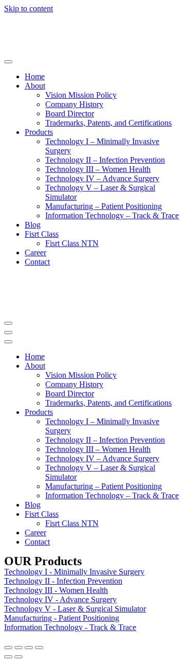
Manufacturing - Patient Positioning (61, 618)
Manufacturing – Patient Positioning (103, 206)
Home (35, 76)
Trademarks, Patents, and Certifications (108, 122)
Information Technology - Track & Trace (70, 627)
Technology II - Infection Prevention (63, 581)
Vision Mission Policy (81, 95)
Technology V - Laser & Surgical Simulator (75, 608)
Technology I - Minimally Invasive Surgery (74, 571)
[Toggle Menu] (8, 61)
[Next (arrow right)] (18, 656)
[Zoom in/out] (39, 647)
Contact (37, 261)
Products (39, 132)
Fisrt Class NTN (72, 243)
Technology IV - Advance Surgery (60, 599)
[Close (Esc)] (8, 647)
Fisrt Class (42, 234)
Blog (33, 224)
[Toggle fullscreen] (29, 647)
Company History (74, 104)
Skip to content (28, 8)
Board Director (69, 113)
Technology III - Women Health (56, 590)
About (35, 85)
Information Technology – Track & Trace (112, 215)
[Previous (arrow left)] (8, 656)
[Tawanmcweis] (42, 49)
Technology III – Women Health (98, 169)
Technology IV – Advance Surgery (102, 178)
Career (35, 252)
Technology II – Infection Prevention (105, 159)
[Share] (18, 647)
